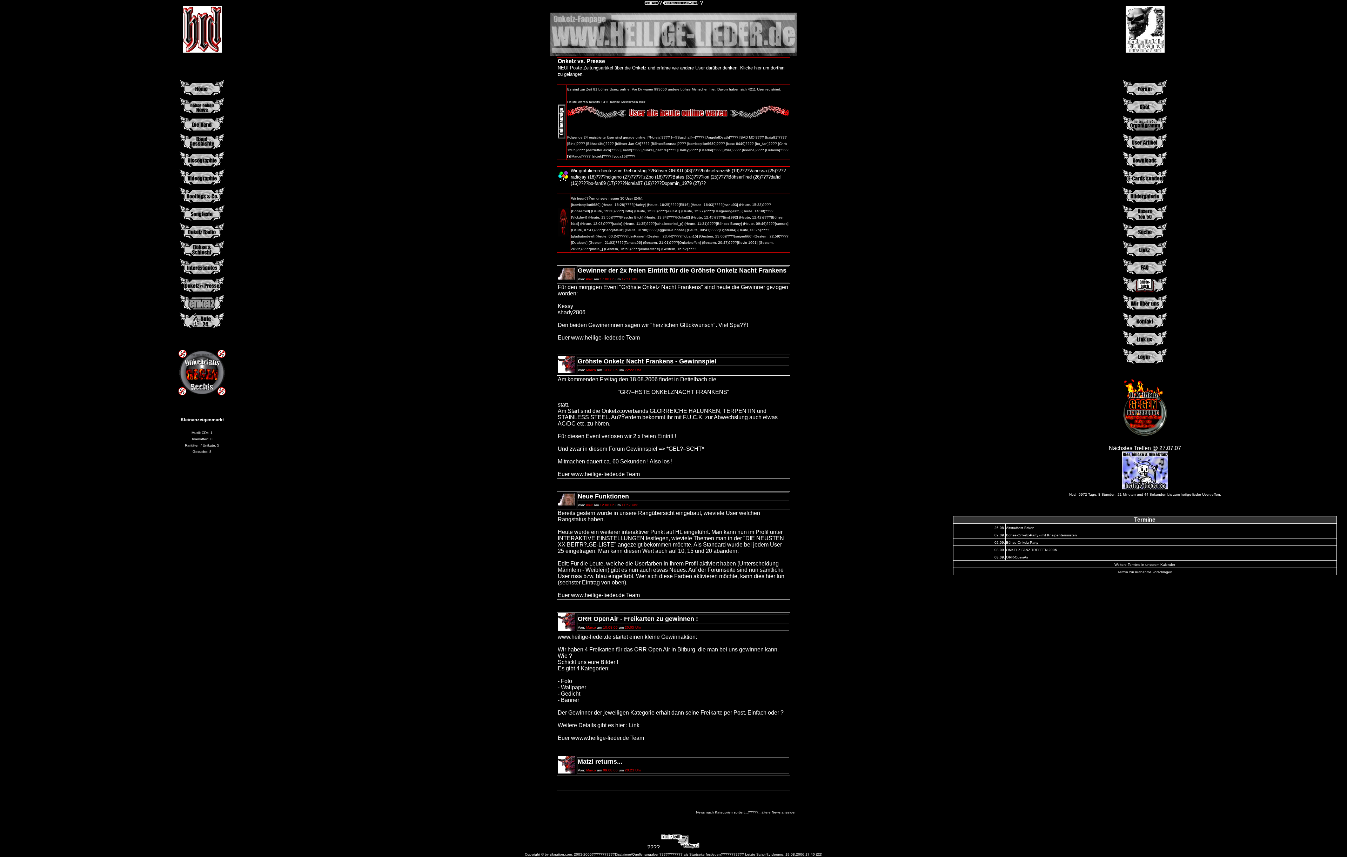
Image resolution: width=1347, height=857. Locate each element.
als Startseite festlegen (702, 854)
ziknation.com (561, 854)
